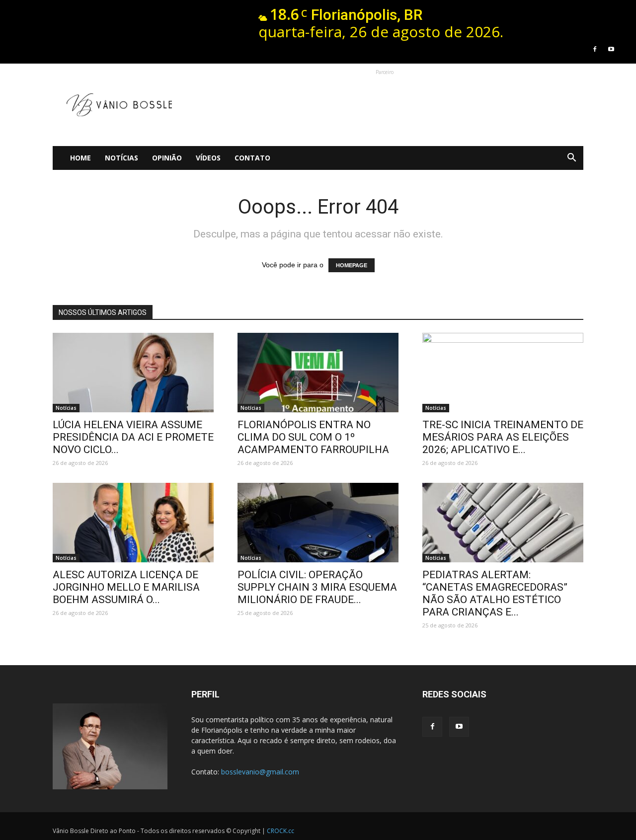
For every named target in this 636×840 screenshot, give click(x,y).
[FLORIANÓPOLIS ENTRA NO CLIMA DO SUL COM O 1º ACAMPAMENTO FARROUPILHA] (318, 372)
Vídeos (208, 157)
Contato (252, 157)
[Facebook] (594, 49)
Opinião (167, 157)
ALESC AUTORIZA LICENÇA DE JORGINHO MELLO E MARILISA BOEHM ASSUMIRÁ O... (126, 587)
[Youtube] (611, 49)
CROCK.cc (280, 831)
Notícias (121, 157)
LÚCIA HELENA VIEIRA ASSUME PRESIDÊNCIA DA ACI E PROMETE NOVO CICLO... (133, 437)
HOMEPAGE (351, 265)
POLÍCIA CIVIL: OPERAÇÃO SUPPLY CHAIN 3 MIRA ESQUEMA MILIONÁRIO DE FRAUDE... (317, 587)
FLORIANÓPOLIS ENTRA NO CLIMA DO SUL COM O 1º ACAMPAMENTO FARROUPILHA (313, 437)
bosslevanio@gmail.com (260, 771)
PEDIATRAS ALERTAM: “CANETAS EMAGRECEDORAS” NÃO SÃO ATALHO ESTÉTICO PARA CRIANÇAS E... (494, 593)
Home (80, 157)
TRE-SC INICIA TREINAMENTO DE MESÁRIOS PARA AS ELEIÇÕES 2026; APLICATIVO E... (502, 437)
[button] (571, 158)
